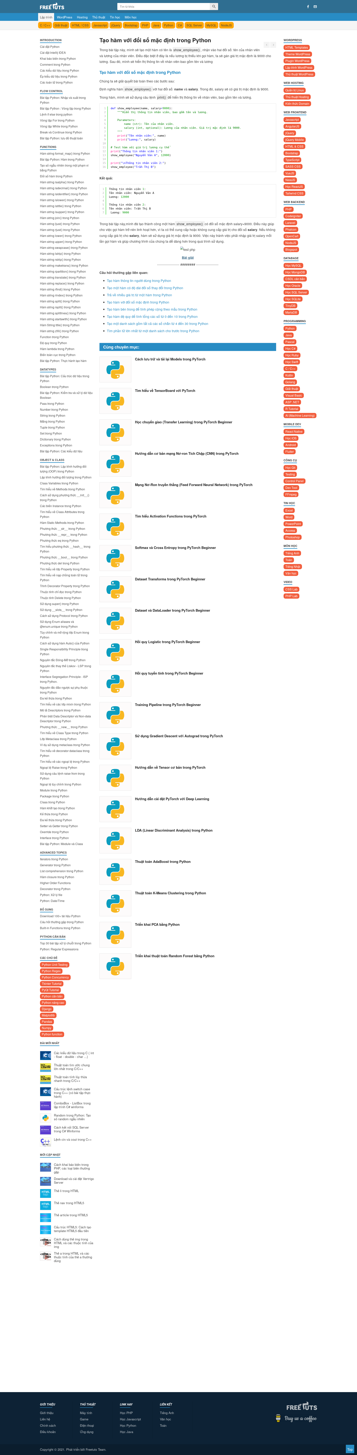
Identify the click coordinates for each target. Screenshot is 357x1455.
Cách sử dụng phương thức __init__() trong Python (64, 497)
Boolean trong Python (54, 387)
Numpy (46, 1028)
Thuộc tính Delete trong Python (60, 598)
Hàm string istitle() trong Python (60, 206)
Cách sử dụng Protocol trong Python (64, 616)
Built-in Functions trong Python (60, 928)
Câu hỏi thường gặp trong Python (62, 922)
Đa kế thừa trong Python (56, 698)
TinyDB (290, 306)
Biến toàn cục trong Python (57, 355)
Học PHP (126, 1412)
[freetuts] (68, 5)
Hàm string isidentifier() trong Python (64, 194)
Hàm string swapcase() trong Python (64, 247)
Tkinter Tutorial (52, 983)
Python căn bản (52, 996)
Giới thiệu (46, 1412)
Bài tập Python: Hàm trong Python (62, 159)
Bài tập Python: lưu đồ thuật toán (61, 138)
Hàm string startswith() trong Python (63, 319)
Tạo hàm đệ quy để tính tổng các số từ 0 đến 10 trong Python (152, 316)
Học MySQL (293, 265)
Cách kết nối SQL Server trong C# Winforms (71, 1129)
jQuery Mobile (294, 140)
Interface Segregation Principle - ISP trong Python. (64, 679)
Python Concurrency (55, 977)
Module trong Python (53, 790)
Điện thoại (87, 1425)
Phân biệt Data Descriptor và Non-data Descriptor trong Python (65, 718)
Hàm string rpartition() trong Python (63, 271)
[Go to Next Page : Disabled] (273, 45)
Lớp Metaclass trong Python (58, 739)
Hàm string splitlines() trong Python (63, 313)
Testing (290, 474)
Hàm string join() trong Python (59, 218)
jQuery (115, 25)
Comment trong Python (55, 64)
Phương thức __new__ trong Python (64, 727)
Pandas (47, 1021)
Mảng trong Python (52, 421)
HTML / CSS (80, 25)
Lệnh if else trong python (56, 114)
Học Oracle (292, 285)
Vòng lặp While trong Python (59, 126)
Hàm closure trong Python (57, 877)
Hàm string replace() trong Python (62, 283)
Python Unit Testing (54, 964)
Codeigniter (293, 216)
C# (180, 25)
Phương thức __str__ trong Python (62, 528)
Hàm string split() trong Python (60, 301)
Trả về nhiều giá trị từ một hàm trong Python (139, 295)
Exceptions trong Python (56, 445)
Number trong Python (54, 409)
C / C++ (45, 25)
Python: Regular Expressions (59, 949)
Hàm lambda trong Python (57, 349)
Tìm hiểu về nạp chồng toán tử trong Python (63, 577)
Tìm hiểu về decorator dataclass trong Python (64, 753)
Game (84, 1419)
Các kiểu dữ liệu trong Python (59, 70)
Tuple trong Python (52, 427)
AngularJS (292, 126)
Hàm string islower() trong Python (62, 200)
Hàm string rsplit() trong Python (60, 307)
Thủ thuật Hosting (297, 97)
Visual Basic (293, 395)
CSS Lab (291, 589)
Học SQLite (293, 299)
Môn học (131, 17)
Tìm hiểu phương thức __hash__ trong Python (65, 548)
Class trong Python (52, 802)
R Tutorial (291, 409)
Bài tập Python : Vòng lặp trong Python (65, 108)
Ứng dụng (86, 1431)
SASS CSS (293, 166)
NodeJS (226, 25)
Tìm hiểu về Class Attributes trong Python (62, 514)
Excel (289, 510)
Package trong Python (54, 796)
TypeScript (292, 160)
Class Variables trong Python (59, 483)
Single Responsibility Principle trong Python (64, 651)
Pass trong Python (52, 403)
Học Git (290, 467)
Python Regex (51, 971)
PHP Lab (291, 596)
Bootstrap (131, 25)
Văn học (290, 573)
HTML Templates (296, 47)
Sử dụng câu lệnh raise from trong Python (62, 775)
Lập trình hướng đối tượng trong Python (65, 477)
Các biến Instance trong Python (60, 506)
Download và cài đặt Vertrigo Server (74, 1181)
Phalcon (290, 229)
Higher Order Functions (55, 883)
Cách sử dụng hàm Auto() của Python (64, 643)
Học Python (128, 1425)
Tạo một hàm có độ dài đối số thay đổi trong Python (145, 287)
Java (156, 25)
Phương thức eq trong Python (59, 540)
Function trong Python (54, 337)
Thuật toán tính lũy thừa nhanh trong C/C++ (70, 1079)
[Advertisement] (67, 1327)
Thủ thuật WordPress (299, 74)
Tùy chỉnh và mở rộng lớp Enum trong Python (64, 634)
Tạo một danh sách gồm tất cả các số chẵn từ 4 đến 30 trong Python (157, 323)
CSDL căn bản (295, 279)
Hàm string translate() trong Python (63, 277)
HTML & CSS (294, 146)
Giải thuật (61, 25)
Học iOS (291, 438)
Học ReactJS (294, 186)
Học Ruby (292, 355)
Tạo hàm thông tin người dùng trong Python (139, 280)
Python (168, 25)
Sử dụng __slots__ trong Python (61, 610)
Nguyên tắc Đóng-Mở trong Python (63, 660)
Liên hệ (45, 1419)
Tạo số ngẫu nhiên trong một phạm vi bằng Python (64, 167)
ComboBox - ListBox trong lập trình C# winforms (72, 1105)
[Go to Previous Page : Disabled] (267, 45)
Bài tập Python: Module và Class (61, 844)
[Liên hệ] (315, 6)
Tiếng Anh (292, 553)
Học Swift (291, 362)
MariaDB (291, 312)
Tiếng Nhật (292, 566)
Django (47, 1009)
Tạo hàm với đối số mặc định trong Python (138, 302)
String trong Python (52, 415)
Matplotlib (48, 1015)
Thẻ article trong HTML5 (71, 1215)
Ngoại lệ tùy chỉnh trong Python (60, 784)
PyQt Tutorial (50, 990)
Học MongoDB (295, 272)
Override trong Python (54, 832)
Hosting (82, 17)
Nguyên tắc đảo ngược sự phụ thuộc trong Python (64, 689)
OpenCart (291, 236)
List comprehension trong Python (61, 871)
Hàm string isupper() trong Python (62, 212)
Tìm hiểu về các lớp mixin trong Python (65, 704)
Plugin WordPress (297, 61)
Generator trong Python (55, 865)
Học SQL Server (296, 292)
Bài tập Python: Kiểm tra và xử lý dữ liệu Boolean (66, 395)
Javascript (100, 25)
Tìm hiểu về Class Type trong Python (64, 733)
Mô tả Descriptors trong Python (60, 710)
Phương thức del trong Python (59, 563)
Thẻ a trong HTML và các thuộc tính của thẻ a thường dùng (73, 1257)
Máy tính (86, 1412)
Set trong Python (51, 433)
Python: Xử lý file (51, 895)
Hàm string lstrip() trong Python (60, 253)
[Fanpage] (308, 6)
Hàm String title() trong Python (60, 325)
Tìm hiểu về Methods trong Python (62, 489)
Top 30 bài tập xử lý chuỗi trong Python (65, 943)
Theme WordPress (297, 54)
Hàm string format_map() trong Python (65, 153)
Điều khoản (48, 1431)
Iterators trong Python (54, 859)
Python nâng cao (53, 1002)
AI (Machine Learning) (300, 415)
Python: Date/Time (52, 901)
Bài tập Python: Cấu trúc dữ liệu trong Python (64, 378)
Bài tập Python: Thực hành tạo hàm (63, 361)
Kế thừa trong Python (54, 814)
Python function (52, 1034)
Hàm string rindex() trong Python (61, 295)
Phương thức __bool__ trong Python (64, 557)
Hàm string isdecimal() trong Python (63, 188)
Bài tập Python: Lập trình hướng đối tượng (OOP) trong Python (63, 468)
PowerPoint (293, 524)
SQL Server (194, 25)
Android (290, 445)
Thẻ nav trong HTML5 (69, 1203)
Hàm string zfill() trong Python (59, 331)
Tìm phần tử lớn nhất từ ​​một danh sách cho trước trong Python (153, 330)
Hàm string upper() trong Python (61, 241)
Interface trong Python (54, 838)
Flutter (289, 451)
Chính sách (48, 1425)
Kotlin (289, 375)
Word (288, 517)
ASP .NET (292, 402)
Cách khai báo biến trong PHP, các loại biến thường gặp (72, 1168)
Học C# (290, 348)
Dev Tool (291, 487)
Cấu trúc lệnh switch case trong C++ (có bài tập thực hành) (72, 1092)
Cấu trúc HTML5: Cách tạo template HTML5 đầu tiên (72, 1229)
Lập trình (46, 17)
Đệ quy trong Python (53, 343)
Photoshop (292, 537)
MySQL (211, 25)
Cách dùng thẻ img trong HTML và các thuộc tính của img (73, 1243)
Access (290, 530)
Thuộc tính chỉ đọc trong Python (61, 592)
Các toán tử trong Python (56, 82)
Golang (290, 382)
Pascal (290, 342)
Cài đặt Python (50, 46)
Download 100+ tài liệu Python (60, 916)
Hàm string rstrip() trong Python (60, 259)
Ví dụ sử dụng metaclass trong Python (65, 745)
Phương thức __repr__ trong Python (63, 534)
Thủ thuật (98, 17)
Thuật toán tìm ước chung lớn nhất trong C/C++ (72, 1067)
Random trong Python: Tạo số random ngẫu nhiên (72, 1117)
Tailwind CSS (294, 193)
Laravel (290, 223)
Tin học (115, 17)
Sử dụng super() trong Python (59, 604)
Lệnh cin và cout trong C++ (73, 1140)
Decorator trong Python (55, 889)
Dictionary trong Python (55, 439)
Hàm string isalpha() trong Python (62, 182)
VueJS (289, 173)
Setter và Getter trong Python (59, 826)
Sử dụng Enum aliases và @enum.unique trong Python (59, 624)
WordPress (64, 17)
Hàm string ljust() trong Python (60, 224)
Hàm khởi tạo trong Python (57, 808)
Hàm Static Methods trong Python (62, 522)
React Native (294, 431)
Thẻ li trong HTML (66, 1191)
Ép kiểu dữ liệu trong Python (58, 76)
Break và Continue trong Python (61, 132)
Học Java (126, 1431)
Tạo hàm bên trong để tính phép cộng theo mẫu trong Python (152, 309)
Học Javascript (130, 1419)
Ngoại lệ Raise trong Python (58, 767)
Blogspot (291, 249)
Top (350, 1449)
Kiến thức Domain (297, 103)
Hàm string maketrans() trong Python (64, 265)
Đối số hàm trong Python (56, 176)
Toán (288, 560)
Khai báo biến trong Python (58, 58)
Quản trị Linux (294, 90)
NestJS (290, 180)
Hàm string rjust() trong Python (60, 230)
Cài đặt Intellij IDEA (53, 52)
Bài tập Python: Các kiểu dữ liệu (61, 451)
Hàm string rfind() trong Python (60, 289)
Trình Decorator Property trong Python (65, 586)
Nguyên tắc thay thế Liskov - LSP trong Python (65, 668)
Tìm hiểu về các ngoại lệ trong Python (65, 761)
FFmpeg (291, 494)
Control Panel (294, 481)
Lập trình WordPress (298, 67)
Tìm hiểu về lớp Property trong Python (65, 569)
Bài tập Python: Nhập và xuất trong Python (63, 100)
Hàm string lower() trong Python (61, 236)
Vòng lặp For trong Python (57, 120)
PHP (145, 25)
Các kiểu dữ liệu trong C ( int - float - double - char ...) (74, 1055)
